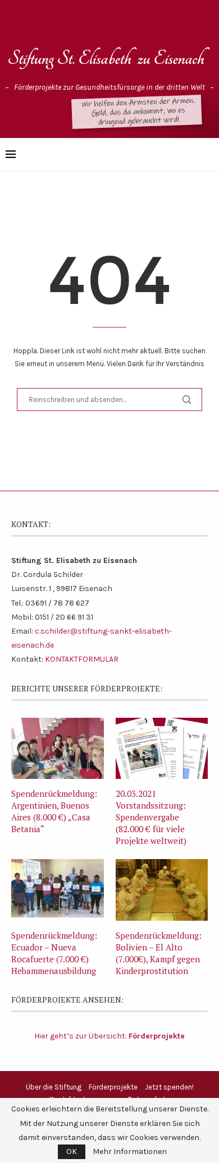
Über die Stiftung (53, 1087)
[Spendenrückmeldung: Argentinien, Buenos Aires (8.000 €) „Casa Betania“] (57, 748)
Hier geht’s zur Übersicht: (109, 1036)
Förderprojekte (113, 1087)
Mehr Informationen (130, 1152)
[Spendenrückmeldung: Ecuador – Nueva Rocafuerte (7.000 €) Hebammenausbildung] (57, 890)
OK (71, 1151)
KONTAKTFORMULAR (81, 659)
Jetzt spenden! (169, 1087)
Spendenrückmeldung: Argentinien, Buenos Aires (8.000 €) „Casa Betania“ (54, 811)
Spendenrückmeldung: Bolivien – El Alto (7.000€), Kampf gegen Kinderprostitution (159, 953)
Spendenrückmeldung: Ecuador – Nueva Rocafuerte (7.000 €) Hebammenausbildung (54, 953)
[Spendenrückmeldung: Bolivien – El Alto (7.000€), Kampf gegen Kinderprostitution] (162, 890)
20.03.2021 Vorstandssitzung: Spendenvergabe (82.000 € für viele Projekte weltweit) (151, 817)
